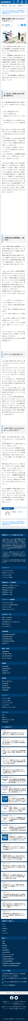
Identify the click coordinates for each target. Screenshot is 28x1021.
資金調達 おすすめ (6, 672)
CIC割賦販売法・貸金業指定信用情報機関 (11, 963)
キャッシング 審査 (6, 700)
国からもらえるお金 (6, 658)
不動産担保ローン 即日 (7, 592)
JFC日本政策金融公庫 (7, 956)
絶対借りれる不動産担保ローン (9, 587)
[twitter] (25, 25)
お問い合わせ (22, 1008)
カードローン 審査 (6, 698)
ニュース (12, 1001)
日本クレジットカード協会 (8, 954)
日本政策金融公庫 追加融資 (8, 641)
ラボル (3, 924)
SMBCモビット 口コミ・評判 (8, 707)
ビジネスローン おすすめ (7, 602)
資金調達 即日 (5, 670)
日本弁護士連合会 (6, 952)
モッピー (4, 926)
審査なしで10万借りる (7, 617)
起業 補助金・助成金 (6, 653)
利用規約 (16, 1008)
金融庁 (3, 941)
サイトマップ (6, 1008)
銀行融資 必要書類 (6, 687)
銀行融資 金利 (5, 685)
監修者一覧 (22, 1001)
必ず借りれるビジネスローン (8, 609)
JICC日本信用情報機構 (7, 961)
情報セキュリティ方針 (7, 1006)
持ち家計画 (4, 928)
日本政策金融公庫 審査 (7, 636)
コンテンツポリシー (7, 1003)
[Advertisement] (14, 214)
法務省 (3, 943)
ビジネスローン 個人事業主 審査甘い (10, 604)
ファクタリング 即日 (6, 575)
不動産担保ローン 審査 (7, 594)
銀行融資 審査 (5, 683)
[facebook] (22, 25)
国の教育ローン (5, 643)
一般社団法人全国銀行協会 (8, 958)
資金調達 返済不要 (6, 668)
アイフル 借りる (5, 704)
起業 (3, 715)
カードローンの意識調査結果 (8, 985)
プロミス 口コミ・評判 (7, 702)
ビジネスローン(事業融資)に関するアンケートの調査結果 (14, 979)
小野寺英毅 (7, 24)
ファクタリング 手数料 (7, 577)
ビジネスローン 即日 (6, 606)
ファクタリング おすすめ (7, 570)
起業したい (4, 717)
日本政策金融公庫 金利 (7, 638)
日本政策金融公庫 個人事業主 (8, 634)
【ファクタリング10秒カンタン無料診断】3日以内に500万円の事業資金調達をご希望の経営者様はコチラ (13, 12)
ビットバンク (5, 932)
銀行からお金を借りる (7, 681)
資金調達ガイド (6, 1001)
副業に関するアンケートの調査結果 (10, 975)
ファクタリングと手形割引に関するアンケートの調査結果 (14, 982)
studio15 (4, 930)
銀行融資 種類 (5, 689)
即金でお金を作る (6, 624)
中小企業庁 (4, 947)
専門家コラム (9, 992)
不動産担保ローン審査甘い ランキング (10, 585)
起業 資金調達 (5, 666)
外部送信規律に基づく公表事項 (19, 1006)
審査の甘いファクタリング (8, 572)
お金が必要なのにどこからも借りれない (11, 621)
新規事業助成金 (5, 651)
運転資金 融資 (5, 721)
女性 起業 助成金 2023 (7, 655)
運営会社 (12, 1008)
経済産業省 (4, 945)
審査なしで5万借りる (7, 619)
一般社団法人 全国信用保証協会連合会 (10, 965)
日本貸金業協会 (5, 949)
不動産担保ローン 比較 (7, 589)
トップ (2, 992)
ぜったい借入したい (6, 626)
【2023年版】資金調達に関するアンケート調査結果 (13, 973)
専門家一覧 (17, 1001)
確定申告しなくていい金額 (8, 719)
